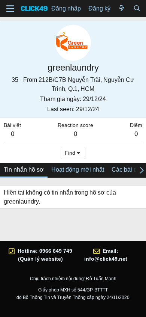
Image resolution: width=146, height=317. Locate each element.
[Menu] (10, 8)
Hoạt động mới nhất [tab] (77, 169)
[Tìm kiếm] (137, 8)
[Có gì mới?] (122, 8)
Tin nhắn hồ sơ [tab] (24, 169)
